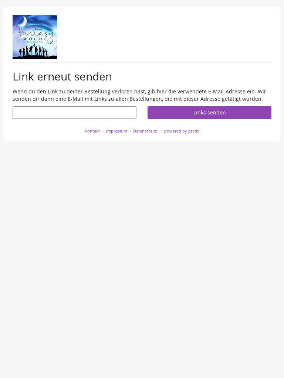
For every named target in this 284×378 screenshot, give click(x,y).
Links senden (209, 112)
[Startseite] (35, 37)
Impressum (116, 131)
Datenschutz (145, 131)
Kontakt (92, 131)
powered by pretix (181, 131)
